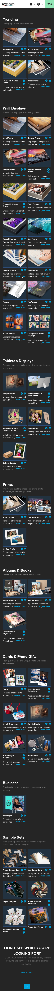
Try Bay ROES (27, 973)
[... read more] (15, 58)
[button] (32, 4)
